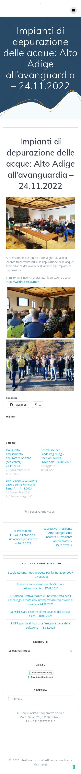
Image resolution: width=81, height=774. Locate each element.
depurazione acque (42, 511)
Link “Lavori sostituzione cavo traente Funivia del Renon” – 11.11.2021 (21, 484)
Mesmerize (40, 764)
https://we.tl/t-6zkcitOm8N (23, 282)
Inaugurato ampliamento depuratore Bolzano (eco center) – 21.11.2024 (18, 458)
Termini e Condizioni (42, 677)
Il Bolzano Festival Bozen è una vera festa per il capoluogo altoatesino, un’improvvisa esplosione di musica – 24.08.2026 (40, 600)
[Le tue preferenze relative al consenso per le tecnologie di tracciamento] (74, 767)
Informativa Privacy (42, 672)
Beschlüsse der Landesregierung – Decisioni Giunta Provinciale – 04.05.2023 (55, 456)
